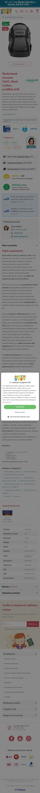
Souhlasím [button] (20, 407)
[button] (20, 417)
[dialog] (20, 396)
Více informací (7, 402)
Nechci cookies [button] (20, 412)
